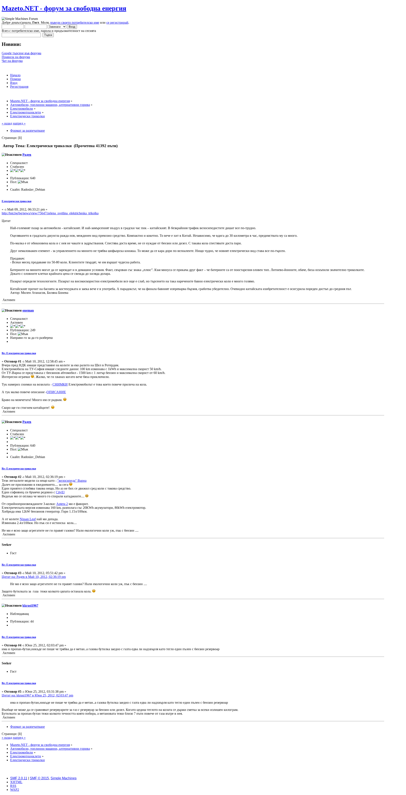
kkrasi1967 (30, 605)
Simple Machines (64, 778)
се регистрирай (117, 22)
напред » (19, 123)
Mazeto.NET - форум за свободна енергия (64, 8)
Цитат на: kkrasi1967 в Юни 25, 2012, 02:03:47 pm (37, 695)
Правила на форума (16, 57)
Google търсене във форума (21, 53)
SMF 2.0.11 (18, 778)
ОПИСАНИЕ (56, 392)
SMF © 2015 (39, 778)
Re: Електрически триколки (19, 353)
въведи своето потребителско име (74, 22)
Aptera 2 (62, 504)
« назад (7, 123)
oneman (28, 310)
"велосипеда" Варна (71, 480)
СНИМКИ (60, 384)
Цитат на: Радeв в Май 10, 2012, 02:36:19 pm (34, 577)
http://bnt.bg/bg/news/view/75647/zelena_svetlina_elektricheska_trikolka (50, 213)
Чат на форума (12, 61)
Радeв (26, 154)
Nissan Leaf (28, 519)
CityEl (60, 492)
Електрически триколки (16, 201)
